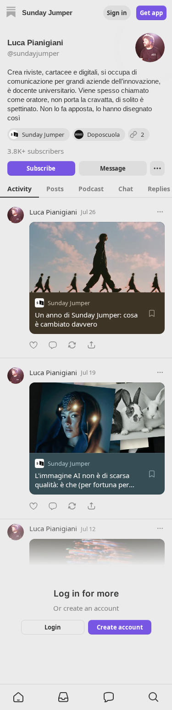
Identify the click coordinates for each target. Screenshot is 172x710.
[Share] (91, 345)
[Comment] (53, 345)
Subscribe (41, 168)
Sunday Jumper (69, 303)
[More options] (160, 211)
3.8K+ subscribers (35, 151)
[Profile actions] (157, 168)
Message (112, 168)
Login (52, 627)
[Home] (11, 13)
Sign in (117, 13)
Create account (119, 627)
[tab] (19, 188)
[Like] (33, 345)
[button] (18, 697)
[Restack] (72, 345)
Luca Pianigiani (53, 211)
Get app (151, 13)
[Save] (151, 313)
